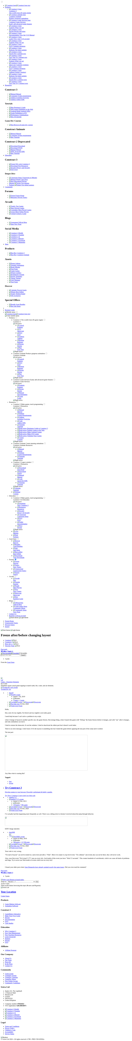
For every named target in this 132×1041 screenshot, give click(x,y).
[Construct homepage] (17, 5)
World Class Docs (22, 179)
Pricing (7, 918)
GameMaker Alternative (13, 914)
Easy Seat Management (12, 933)
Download (21, 146)
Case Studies (9, 923)
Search (7, 627)
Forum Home (19, 195)
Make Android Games (34, 432)
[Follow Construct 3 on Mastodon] (17, 242)
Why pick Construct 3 (22, 164)
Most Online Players (22, 212)
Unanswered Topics (11, 623)
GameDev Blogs (10, 979)
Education (8, 155)
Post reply (4, 649)
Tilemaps (17, 280)
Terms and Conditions (12, 1026)
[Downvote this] (32, 702)
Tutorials (17, 137)
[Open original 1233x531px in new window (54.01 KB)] (46, 770)
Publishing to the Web (25, 109)
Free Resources (23, 166)
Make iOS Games (33, 434)
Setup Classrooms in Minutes (27, 178)
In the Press (8, 964)
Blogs (11, 601)
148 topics (16, 842)
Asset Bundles (20, 304)
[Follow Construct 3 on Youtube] (16, 235)
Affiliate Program (10, 950)
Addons (17, 263)
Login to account (20, 616)
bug (10, 781)
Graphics (18, 273)
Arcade (11, 576)
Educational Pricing (20, 181)
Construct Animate (29, 353)
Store (6, 244)
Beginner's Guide (19, 107)
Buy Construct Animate (21, 255)
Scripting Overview (22, 98)
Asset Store (13, 539)
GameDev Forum (10, 975)
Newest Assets (22, 290)
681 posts (24, 805)
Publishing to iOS (21, 113)
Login (13, 310)
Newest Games (19, 208)
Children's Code (10, 1030)
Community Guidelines (12, 983)
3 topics (15, 700)
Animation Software (11, 906)
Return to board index (16, 880)
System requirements (24, 96)
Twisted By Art (6, 689)
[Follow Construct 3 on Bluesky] (16, 238)
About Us (8, 958)
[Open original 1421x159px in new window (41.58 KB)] (46, 825)
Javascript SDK (19, 151)
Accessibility (9, 1032)
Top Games (19, 206)
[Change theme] (18, 617)
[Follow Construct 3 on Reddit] (16, 233)
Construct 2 (22, 462)
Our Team (8, 960)
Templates (18, 276)
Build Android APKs (23, 111)
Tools (16, 282)
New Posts (17, 224)
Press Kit (8, 962)
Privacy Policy (9, 1028)
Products (8, 7)
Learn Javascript (10, 937)
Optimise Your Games (34, 436)
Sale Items (17, 306)
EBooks (17, 267)
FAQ (16, 169)
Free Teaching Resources (13, 935)
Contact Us (12, 614)
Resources (8, 85)
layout (11, 783)
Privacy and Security (23, 168)
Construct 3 (28, 320)
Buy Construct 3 (19, 253)
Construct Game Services (33, 380)
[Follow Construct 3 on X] (14, 237)
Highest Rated (20, 294)
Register (8, 310)
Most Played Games (24, 210)
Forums (11, 559)
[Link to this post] (14, 704)
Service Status (9, 1034)
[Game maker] (17, 314)
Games (17, 271)
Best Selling (19, 292)
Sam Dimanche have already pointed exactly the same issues (44, 867)
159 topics (16, 805)
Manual (18, 94)
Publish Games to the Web (35, 430)
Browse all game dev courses (23, 125)
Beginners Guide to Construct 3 (37, 428)
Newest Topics (22, 197)
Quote (20, 706)
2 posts (22, 700)
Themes (18, 278)
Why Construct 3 (10, 931)
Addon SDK (20, 99)
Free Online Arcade (11, 981)
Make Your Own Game (12, 916)
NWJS (20, 148)
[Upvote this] (15, 702)
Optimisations (23, 115)
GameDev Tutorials (11, 977)
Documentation (10, 919)
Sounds (21, 274)
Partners (7, 939)
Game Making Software (13, 904)
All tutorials (17, 117)
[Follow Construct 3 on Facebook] (17, 240)
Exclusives (17, 296)
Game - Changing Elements (10, 682)
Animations (20, 265)
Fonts (16, 269)
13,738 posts (25, 842)
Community (9, 187)
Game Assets (9, 974)
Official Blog (22, 222)
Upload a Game (21, 214)
